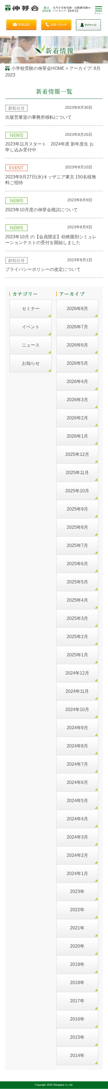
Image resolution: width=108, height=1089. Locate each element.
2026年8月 (77, 308)
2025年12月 (77, 454)
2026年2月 (77, 418)
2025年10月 (77, 490)
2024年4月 (77, 818)
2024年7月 (77, 764)
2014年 (77, 1055)
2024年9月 (77, 727)
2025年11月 (77, 472)
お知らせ (31, 363)
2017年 (77, 1000)
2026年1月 (77, 436)
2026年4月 (77, 381)
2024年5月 (77, 800)
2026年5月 (77, 363)
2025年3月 (77, 618)
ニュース (31, 345)
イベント (31, 326)
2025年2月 (77, 636)
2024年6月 (77, 782)
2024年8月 (77, 746)
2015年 (77, 1037)
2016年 (77, 1019)
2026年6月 (77, 345)
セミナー (31, 308)
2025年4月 (77, 600)
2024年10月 (77, 709)
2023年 (77, 891)
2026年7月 (77, 326)
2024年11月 (77, 691)
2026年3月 (77, 399)
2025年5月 (77, 582)
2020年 (77, 946)
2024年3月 (77, 837)
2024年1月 (77, 873)
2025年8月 (77, 527)
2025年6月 (77, 563)
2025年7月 (77, 545)
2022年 (77, 909)
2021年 (77, 928)
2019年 (77, 964)
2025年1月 (77, 654)
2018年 (77, 982)
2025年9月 (77, 509)
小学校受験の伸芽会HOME (38, 68)
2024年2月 (77, 855)
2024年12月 (77, 673)
